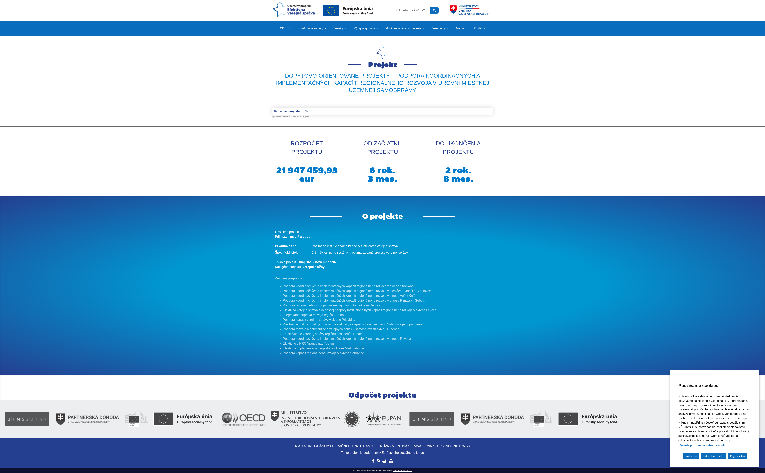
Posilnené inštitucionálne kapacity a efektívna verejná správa (355, 246)
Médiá (460, 28)
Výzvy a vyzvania (365, 28)
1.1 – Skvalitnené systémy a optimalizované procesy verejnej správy (360, 252)
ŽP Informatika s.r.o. (402, 470)
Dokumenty (438, 28)
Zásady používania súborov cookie (703, 445)
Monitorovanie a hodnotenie (403, 28)
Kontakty (479, 28)
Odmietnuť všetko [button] (713, 456)
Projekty (338, 28)
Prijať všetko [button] (737, 456)
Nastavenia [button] (691, 456)
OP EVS (285, 28)
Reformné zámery (311, 28)
